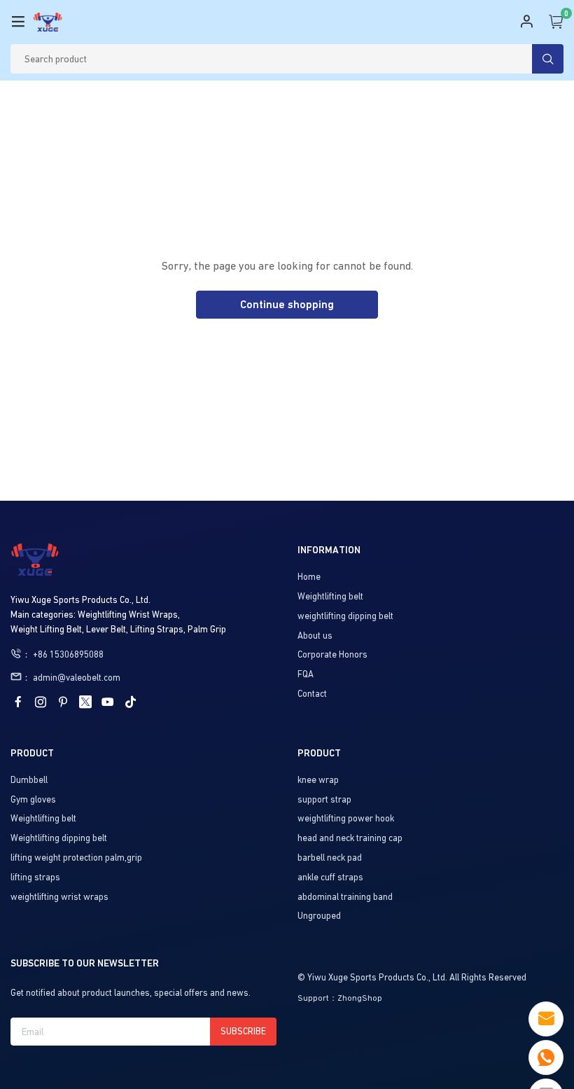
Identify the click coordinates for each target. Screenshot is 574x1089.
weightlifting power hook (346, 818)
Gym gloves (33, 799)
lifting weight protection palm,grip (76, 857)
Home (309, 576)
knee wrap (318, 780)
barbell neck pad (330, 857)
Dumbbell (29, 780)
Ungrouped (319, 915)
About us (315, 635)
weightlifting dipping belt (345, 616)
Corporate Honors (333, 654)
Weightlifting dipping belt (58, 838)
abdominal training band (345, 897)
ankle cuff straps (330, 877)
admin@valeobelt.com (76, 677)
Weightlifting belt (330, 596)
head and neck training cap (350, 838)
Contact (312, 693)
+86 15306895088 (68, 654)
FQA (306, 674)
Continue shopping (287, 304)
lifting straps (35, 877)
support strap (324, 799)
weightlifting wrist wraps (59, 897)
